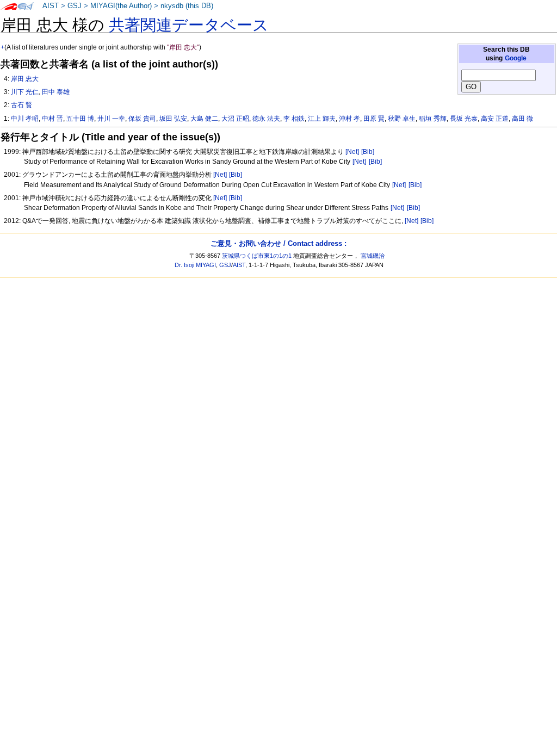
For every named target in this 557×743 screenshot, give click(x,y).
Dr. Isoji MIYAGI (195, 265)
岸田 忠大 (25, 79)
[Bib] (367, 152)
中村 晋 (52, 118)
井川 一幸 (111, 118)
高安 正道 (495, 118)
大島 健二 (204, 118)
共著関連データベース (189, 25)
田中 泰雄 (56, 92)
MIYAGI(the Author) (121, 6)
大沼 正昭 (235, 118)
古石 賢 (21, 105)
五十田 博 (80, 118)
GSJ (74, 6)
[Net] (352, 152)
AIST (50, 6)
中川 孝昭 (25, 118)
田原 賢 (374, 118)
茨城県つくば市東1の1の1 (257, 255)
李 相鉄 (294, 118)
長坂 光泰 (464, 118)
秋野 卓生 (402, 118)
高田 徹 (522, 118)
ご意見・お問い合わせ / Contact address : (278, 243)
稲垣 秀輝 (433, 118)
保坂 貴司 (142, 118)
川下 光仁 (25, 92)
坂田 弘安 (173, 118)
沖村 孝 (349, 118)
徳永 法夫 (266, 118)
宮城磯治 (373, 255)
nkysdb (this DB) (186, 6)
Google (516, 58)
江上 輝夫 (322, 118)
